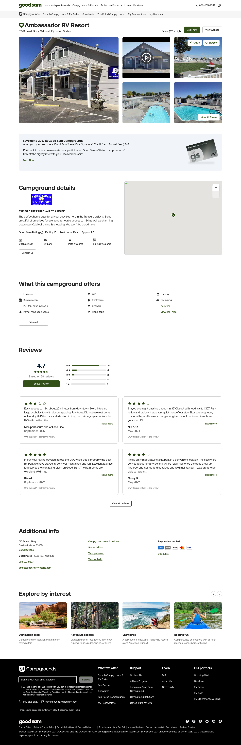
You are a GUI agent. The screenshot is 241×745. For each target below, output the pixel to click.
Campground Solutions (142, 697)
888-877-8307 (26, 561)
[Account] (219, 5)
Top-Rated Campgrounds (111, 14)
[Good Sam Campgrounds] (37, 669)
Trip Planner (104, 685)
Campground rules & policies (103, 541)
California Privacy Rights (70, 710)
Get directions (26, 550)
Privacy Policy (51, 710)
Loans (127, 5)
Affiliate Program (138, 681)
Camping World (202, 675)
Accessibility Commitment (166, 727)
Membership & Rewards (57, 5)
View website (212, 30)
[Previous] (213, 593)
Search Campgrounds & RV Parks (61, 14)
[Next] (219, 593)
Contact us (27, 253)
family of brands (68, 692)
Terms (149, 727)
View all (34, 322)
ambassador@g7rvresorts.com (35, 567)
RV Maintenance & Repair (207, 699)
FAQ (164, 675)
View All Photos (209, 117)
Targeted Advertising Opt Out (112, 727)
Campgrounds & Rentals (85, 5)
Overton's (199, 681)
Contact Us (136, 675)
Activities (165, 306)
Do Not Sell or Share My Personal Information (76, 727)
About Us (167, 681)
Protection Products (111, 5)
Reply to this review (46, 437)
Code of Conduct (187, 727)
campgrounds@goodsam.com (61, 701)
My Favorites (156, 14)
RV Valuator (139, 5)
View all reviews (120, 503)
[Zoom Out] (216, 194)
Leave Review (41, 383)
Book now (192, 30)
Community (168, 687)
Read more (107, 423)
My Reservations (137, 14)
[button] (28, 160)
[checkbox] (20, 687)
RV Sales (199, 687)
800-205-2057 (30, 701)
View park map (168, 312)
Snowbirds (88, 14)
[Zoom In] (216, 187)
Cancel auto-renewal (141, 703)
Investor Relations (135, 727)
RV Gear (198, 693)
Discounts (163, 554)
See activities (95, 547)
